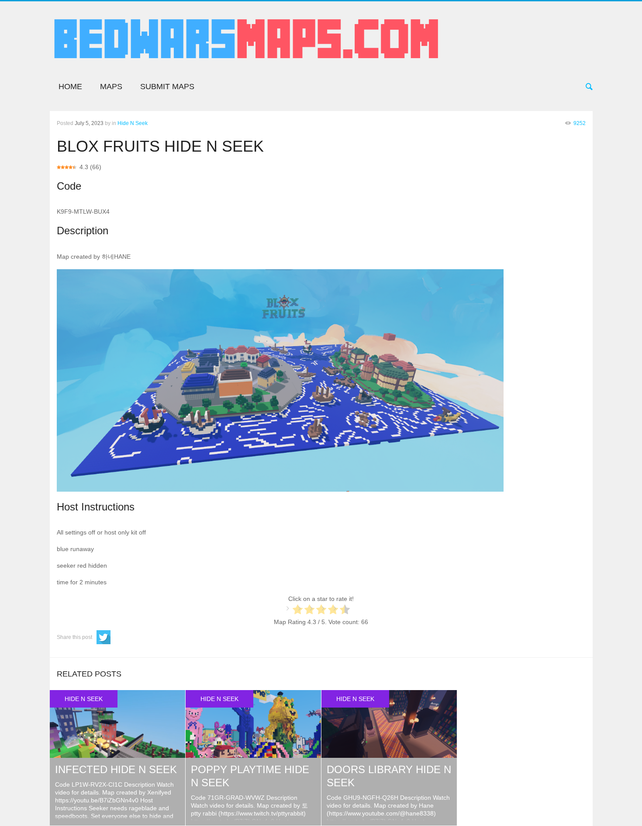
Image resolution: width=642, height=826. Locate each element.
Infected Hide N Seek (116, 769)
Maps (111, 86)
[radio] (298, 610)
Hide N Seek (132, 123)
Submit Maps (167, 86)
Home (70, 86)
